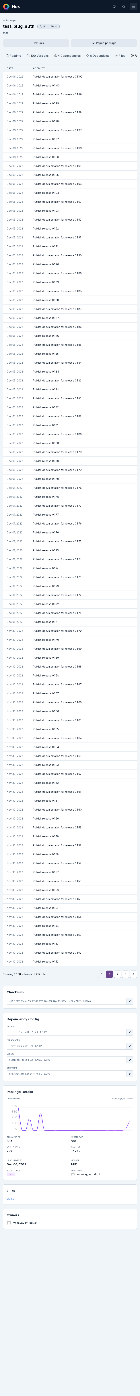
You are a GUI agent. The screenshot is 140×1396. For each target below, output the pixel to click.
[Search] (123, 6)
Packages (11, 20)
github (10, 1198)
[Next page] (133, 974)
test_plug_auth (18, 26)
